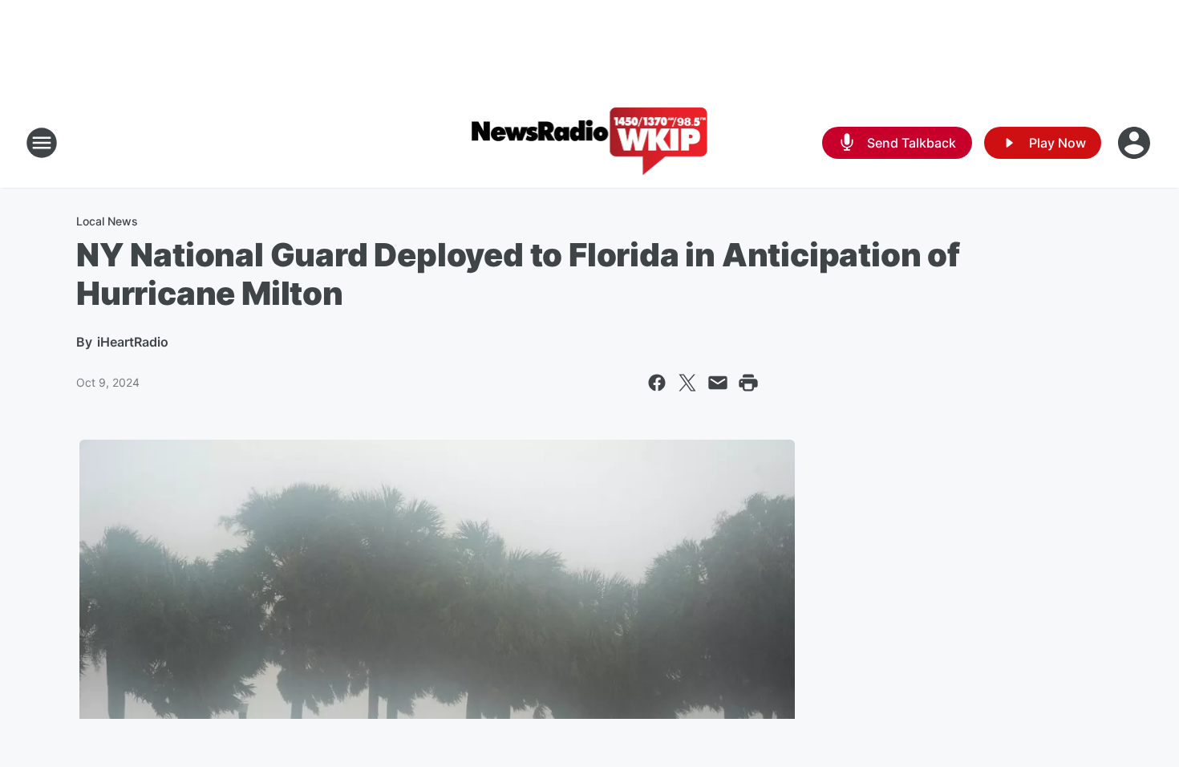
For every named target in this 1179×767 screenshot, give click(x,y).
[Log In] (1135, 143)
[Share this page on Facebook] (657, 382)
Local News (107, 221)
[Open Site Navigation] (42, 143)
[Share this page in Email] (718, 382)
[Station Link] (590, 143)
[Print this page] (748, 382)
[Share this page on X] (687, 382)
